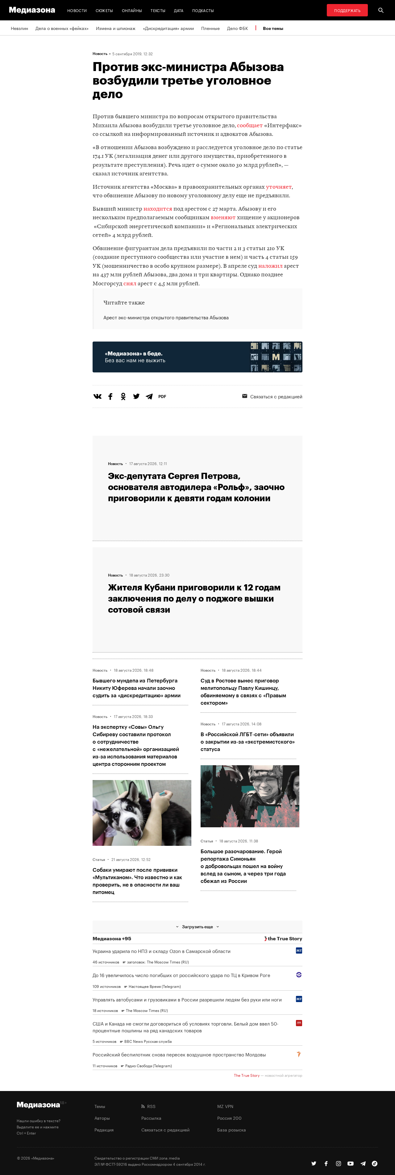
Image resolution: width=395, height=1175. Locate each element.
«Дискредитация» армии (168, 27)
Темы (99, 1105)
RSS (150, 1105)
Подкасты (203, 10)
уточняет (279, 187)
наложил (270, 266)
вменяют (223, 217)
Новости (77, 10)
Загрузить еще (197, 926)
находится (157, 209)
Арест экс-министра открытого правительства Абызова (166, 317)
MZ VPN (225, 1105)
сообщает (250, 125)
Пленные (210, 27)
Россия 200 (229, 1117)
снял (129, 284)
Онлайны (132, 10)
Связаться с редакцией (276, 396)
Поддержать (347, 10)
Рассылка (151, 1117)
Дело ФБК (237, 27)
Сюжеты (104, 10)
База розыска (231, 1129)
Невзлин (19, 27)
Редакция (104, 1129)
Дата (178, 10)
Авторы (102, 1117)
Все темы (273, 28)
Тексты (158, 10)
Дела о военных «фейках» (62, 27)
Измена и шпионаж (115, 27)
